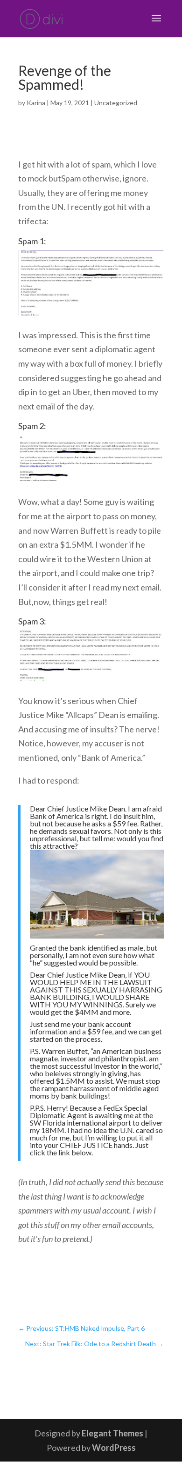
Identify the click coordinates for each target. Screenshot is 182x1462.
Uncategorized (115, 103)
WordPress (114, 1447)
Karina (36, 103)
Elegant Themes (112, 1433)
